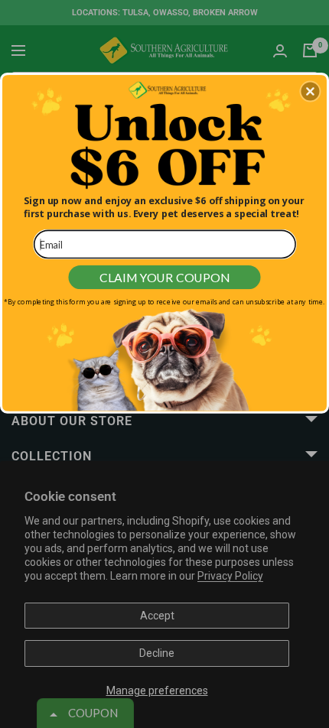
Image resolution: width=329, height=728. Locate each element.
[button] (310, 91)
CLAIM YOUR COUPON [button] (164, 276)
